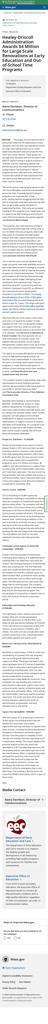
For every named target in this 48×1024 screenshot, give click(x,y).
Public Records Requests (14, 988)
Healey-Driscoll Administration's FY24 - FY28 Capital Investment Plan (22, 297)
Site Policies (25, 982)
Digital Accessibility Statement (17, 975)
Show (8, 25)
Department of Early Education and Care (29, 13)
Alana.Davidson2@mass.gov (14, 130)
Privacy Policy (8, 982)
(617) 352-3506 (8, 119)
